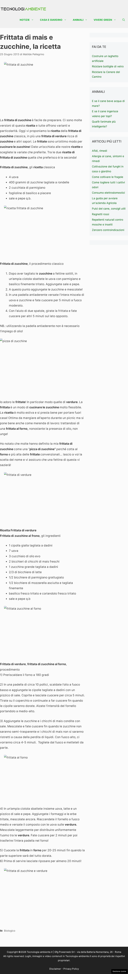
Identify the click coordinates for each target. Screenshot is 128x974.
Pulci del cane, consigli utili (109, 208)
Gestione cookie (119, 971)
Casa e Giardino (51, 19)
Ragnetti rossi (100, 214)
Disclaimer (55, 968)
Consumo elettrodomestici (108, 192)
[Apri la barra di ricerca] (123, 20)
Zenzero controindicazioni (108, 230)
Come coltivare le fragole (107, 177)
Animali (78, 19)
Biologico (9, 930)
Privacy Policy (71, 968)
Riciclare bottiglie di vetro (108, 66)
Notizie (25, 19)
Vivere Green (103, 19)
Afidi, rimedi (99, 150)
